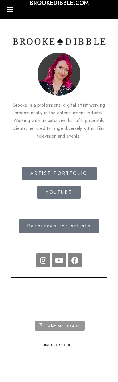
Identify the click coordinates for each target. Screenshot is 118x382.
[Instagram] (43, 260)
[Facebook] (75, 260)
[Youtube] (59, 260)
